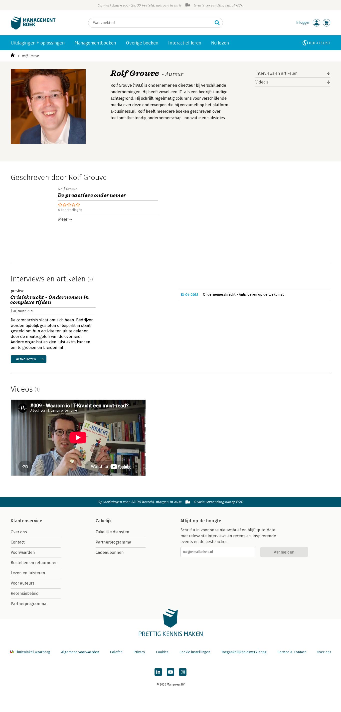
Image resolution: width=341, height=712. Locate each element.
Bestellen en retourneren (34, 562)
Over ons (19, 532)
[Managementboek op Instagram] (182, 672)
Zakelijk (104, 521)
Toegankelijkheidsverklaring (244, 652)
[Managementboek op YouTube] (170, 672)
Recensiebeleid (25, 593)
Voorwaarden (23, 552)
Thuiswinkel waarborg (32, 652)
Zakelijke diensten (112, 532)
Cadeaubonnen (110, 552)
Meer (62, 219)
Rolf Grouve (30, 56)
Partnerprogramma (28, 603)
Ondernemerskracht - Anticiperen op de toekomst (243, 294)
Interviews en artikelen (276, 73)
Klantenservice (26, 521)
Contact (18, 542)
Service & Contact (292, 652)
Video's (261, 82)
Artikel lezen (26, 359)
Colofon (116, 652)
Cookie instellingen (194, 652)
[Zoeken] (217, 23)
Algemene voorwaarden (80, 652)
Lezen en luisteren (28, 573)
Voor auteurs (22, 583)
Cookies (162, 652)
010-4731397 (319, 43)
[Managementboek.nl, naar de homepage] (33, 28)
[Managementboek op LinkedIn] (158, 672)
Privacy (139, 652)
